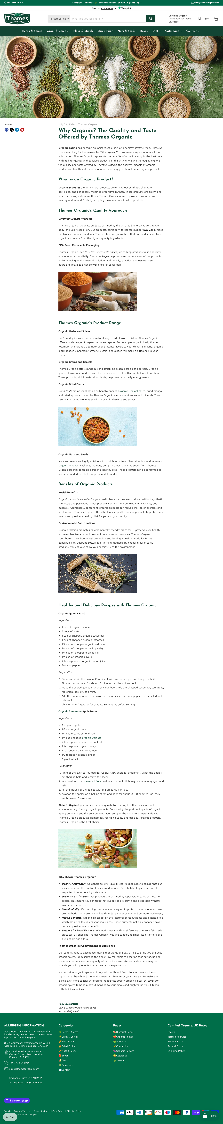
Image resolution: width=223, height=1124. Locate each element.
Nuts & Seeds (126, 31)
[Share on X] (12, 130)
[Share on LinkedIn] (17, 130)
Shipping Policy (176, 1050)
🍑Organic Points (123, 1036)
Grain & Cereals (57, 31)
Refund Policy (175, 1046)
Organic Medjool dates (131, 390)
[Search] (150, 18)
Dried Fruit (105, 31)
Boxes (144, 31)
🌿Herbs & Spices (68, 1032)
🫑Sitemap (119, 1060)
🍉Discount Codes (123, 1032)
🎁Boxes (63, 1055)
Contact (192, 31)
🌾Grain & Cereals (69, 1036)
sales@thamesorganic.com (24, 1068)
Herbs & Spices (32, 31)
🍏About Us (120, 1041)
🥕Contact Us (120, 1046)
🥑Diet (62, 1060)
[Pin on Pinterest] (22, 130)
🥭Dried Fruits (67, 1046)
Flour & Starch (83, 31)
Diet (155, 31)
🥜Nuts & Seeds (67, 1050)
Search (171, 1032)
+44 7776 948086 (19, 1062)
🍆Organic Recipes (123, 1050)
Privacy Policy (175, 1041)
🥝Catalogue (120, 1055)
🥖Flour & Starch (68, 1041)
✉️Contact (64, 1069)
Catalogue (172, 31)
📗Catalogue (66, 1065)
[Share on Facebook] (6, 130)
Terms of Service (177, 1036)
